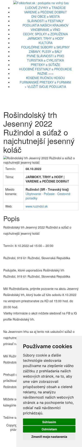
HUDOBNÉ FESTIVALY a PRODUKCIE (45, 69)
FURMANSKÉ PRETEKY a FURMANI (45, 82)
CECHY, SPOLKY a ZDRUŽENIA (45, 34)
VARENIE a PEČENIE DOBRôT (45, 12)
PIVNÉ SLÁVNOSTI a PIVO (45, 56)
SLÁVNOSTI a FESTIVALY (45, 21)
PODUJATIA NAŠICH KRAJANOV (45, 25)
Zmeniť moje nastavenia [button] (49, 436)
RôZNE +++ (45, 73)
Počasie (49, 194)
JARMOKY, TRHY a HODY (45, 38)
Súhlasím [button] (49, 422)
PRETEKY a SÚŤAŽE (45, 64)
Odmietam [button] (49, 429)
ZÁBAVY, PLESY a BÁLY (45, 51)
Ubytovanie (33, 194)
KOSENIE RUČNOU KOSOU (45, 78)
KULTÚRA (45, 43)
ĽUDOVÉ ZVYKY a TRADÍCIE (45, 7)
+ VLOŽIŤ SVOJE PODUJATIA (45, 86)
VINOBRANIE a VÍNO (45, 29)
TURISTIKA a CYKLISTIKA (45, 60)
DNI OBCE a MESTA (45, 16)
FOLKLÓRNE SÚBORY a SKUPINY (45, 47)
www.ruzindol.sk (37, 206)
